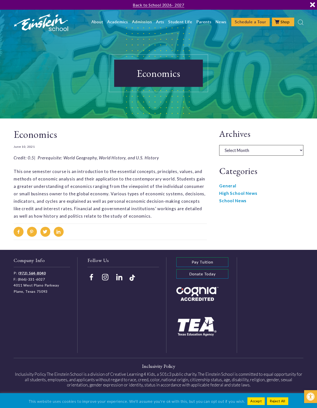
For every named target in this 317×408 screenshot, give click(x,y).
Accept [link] (256, 401)
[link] (310, 396)
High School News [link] (238, 193)
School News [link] (232, 200)
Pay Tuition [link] (202, 262)
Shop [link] (285, 21)
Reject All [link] (278, 401)
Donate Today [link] (202, 273)
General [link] (227, 185)
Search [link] (300, 22)
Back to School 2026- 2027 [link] (158, 4)
